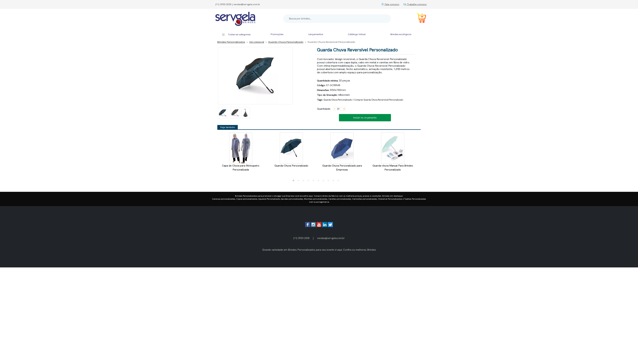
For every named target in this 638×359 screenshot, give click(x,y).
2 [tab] (299, 181)
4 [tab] (309, 181)
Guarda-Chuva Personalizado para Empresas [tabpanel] (342, 167)
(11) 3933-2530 (301, 238)
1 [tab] (294, 181)
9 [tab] (334, 181)
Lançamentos (315, 34)
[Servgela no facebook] (307, 226)
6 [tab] (319, 181)
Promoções (277, 34)
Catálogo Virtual (357, 34)
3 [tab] (304, 181)
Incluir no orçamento (365, 117)
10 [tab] (339, 181)
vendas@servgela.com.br (331, 238)
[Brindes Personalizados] (235, 18)
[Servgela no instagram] (313, 226)
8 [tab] (329, 181)
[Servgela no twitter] (330, 226)
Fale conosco (391, 4)
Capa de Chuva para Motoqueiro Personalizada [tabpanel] (240, 167)
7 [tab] (324, 181)
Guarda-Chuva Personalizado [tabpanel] (291, 165)
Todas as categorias (239, 34)
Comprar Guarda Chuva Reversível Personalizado (378, 99)
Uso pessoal (256, 42)
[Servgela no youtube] (319, 226)
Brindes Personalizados (231, 42)
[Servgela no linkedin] (324, 226)
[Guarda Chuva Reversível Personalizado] (222, 113)
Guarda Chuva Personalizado (285, 42)
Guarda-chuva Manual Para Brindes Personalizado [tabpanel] (392, 167)
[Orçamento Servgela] (419, 19)
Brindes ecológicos (400, 34)
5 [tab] (314, 181)
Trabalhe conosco (416, 4)
